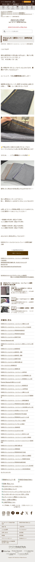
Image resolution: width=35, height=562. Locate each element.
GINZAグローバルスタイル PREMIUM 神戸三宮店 (13, 452)
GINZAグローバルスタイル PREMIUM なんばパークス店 (15, 417)
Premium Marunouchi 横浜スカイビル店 (10, 382)
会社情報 (21, 532)
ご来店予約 (21, 526)
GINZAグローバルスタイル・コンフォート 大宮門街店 (14, 389)
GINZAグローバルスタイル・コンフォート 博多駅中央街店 (15, 459)
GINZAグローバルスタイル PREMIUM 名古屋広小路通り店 (15, 403)
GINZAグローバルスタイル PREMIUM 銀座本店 (13, 330)
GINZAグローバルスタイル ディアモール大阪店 (12, 424)
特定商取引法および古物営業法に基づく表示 (8, 542)
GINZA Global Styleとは (24, 522)
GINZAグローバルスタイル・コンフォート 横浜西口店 (14, 385)
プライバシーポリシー (7, 538)
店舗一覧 (4, 526)
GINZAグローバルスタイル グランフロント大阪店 (13, 420)
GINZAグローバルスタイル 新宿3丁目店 (11, 337)
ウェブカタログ (22, 529)
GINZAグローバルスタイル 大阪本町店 (10, 427)
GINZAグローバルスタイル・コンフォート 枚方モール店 (15, 434)
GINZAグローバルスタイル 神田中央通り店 (11, 362)
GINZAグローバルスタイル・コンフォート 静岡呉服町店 (15, 400)
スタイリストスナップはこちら (17, 27)
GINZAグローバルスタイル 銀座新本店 (10, 348)
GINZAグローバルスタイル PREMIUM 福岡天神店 (13, 462)
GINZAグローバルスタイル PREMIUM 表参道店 (13, 333)
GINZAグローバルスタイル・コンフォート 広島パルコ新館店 (16, 455)
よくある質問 (5, 529)
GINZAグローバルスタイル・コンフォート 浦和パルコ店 (15, 392)
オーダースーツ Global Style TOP (8, 523)
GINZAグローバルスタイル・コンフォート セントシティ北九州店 (17, 465)
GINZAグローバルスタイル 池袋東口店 (10, 368)
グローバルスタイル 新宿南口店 (9, 365)
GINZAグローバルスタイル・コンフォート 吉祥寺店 (14, 372)
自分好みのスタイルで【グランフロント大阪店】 (14, 275)
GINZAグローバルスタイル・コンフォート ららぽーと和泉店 (16, 437)
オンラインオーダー (6, 472)
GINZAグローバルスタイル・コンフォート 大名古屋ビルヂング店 (17, 407)
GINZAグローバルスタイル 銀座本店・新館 (11, 355)
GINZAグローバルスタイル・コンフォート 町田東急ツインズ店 (16, 379)
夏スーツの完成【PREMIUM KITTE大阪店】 (22, 277)
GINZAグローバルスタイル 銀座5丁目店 (11, 358)
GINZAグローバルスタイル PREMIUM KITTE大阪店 (14, 414)
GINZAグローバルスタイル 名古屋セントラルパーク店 (14, 410)
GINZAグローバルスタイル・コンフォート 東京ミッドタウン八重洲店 (17, 344)
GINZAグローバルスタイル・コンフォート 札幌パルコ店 (15, 323)
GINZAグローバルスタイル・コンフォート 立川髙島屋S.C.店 (16, 375)
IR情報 (3, 535)
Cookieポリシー (23, 538)
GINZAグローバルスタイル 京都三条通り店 (11, 445)
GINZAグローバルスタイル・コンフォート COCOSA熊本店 (15, 469)
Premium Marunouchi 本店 (7, 340)
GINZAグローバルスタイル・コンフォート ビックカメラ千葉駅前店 (17, 396)
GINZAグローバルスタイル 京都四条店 (10, 449)
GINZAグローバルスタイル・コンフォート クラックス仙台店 (16, 327)
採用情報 (21, 535)
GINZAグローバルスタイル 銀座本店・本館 (11, 352)
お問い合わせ (5, 532)
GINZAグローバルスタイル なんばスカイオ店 (12, 430)
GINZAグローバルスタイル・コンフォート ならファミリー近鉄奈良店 (17, 441)
